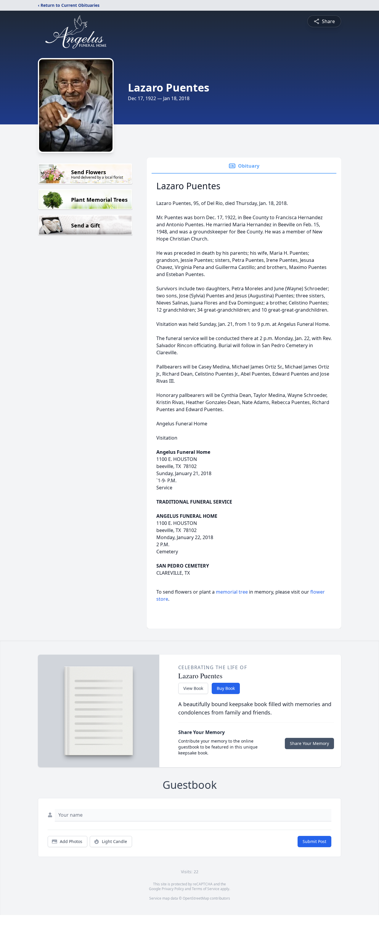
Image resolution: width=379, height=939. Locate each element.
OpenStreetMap (196, 898)
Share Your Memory (309, 743)
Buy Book (226, 688)
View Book (193, 688)
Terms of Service (205, 888)
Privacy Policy (173, 888)
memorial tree (232, 592)
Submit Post (314, 841)
